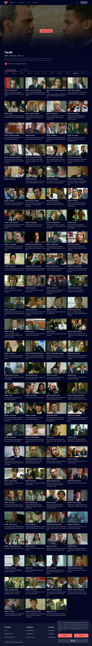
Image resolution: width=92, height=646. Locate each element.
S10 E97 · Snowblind (9, 611)
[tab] (24, 70)
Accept (81, 635)
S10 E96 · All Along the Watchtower (76, 590)
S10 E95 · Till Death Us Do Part (54, 590)
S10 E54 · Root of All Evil (31, 375)
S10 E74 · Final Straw (31, 481)
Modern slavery (52, 637)
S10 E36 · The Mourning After (75, 266)
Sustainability (51, 630)
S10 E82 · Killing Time (31, 524)
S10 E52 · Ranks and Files (74, 353)
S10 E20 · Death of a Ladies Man (75, 179)
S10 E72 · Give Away (73, 459)
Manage (73, 641)
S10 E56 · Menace (72, 375)
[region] (73, 632)
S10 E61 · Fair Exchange (10, 415)
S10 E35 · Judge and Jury (53, 266)
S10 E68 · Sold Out (72, 437)
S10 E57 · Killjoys (8, 395)
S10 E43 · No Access (52, 309)
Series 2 (14, 73)
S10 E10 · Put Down (30, 135)
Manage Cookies (30, 637)
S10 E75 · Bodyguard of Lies (53, 481)
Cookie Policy (29, 634)
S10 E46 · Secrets (30, 331)
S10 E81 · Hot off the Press (10, 524)
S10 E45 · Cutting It (9, 331)
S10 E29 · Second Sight (10, 244)
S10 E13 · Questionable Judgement (12, 157)
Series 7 (52, 73)
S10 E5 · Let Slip (8, 113)
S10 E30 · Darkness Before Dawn (34, 244)
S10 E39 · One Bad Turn (52, 288)
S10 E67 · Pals (50, 437)
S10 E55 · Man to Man (52, 375)
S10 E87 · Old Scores (52, 546)
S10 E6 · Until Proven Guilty (32, 113)
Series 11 (83, 73)
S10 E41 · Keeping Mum (10, 309)
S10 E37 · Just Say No (9, 288)
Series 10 (75, 73)
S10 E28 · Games (72, 222)
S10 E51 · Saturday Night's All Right (55, 353)
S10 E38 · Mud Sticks (31, 288)
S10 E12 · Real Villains (73, 135)
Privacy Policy (29, 630)
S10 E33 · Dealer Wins (9, 266)
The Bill (8, 52)
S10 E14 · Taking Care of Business (34, 157)
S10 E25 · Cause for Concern (11, 222)
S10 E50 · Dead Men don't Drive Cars (34, 353)
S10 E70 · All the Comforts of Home (34, 459)
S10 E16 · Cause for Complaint (75, 157)
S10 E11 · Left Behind (52, 135)
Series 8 (60, 73)
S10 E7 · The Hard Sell (52, 113)
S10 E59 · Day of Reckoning (53, 395)
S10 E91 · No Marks (51, 568)
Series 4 (29, 73)
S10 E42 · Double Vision (31, 309)
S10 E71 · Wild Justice (52, 459)
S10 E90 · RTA (29, 568)
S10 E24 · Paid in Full (73, 201)
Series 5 (37, 73)
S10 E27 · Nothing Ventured (53, 222)
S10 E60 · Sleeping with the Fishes (76, 395)
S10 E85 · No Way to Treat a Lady (12, 546)
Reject (65, 635)
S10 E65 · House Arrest (10, 437)
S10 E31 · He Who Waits (52, 244)
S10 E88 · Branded (72, 546)
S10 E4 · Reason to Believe (74, 90)
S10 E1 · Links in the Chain (10, 90)
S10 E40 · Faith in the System (75, 288)
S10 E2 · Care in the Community (33, 90)
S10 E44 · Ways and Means (74, 309)
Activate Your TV (8, 634)
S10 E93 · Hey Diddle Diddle (11, 590)
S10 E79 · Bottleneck (52, 502)
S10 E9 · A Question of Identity (11, 135)
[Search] (77, 2)
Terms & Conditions (9, 637)
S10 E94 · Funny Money (31, 590)
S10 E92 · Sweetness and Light (75, 568)
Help (5, 630)
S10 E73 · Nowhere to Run (10, 481)
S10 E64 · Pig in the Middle (74, 415)
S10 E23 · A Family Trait (52, 201)
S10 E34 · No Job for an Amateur (33, 266)
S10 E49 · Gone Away (9, 353)
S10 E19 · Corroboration (52, 179)
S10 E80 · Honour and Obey (74, 502)
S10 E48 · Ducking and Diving (75, 331)
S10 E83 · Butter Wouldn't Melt (54, 524)
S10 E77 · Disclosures (9, 502)
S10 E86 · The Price (30, 546)
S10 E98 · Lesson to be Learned (33, 611)
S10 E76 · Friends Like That (74, 481)
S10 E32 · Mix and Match (74, 244)
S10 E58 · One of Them (31, 395)
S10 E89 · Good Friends (10, 568)
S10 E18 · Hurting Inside (31, 179)
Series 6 (45, 73)
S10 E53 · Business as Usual (11, 375)
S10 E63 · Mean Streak (52, 415)
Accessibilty (51, 634)
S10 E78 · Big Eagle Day (31, 502)
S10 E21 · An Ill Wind (9, 201)
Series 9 (68, 73)
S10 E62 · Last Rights (31, 415)
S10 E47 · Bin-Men (51, 331)
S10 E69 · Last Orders (9, 459)
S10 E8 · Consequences (73, 113)
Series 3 (22, 73)
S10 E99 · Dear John (51, 611)
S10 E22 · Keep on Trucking (32, 201)
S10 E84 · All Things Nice (74, 524)
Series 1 (6, 73)
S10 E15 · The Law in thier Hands (54, 157)
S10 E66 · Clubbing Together (32, 437)
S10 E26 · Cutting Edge (31, 222)
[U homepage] (5, 2)
